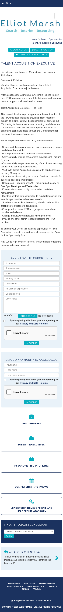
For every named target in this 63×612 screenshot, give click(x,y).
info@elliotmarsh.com (23, 601)
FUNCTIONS (29, 583)
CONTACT (52, 586)
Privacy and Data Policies (34, 323)
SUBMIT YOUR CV (43, 49)
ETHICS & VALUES (35, 586)
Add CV (8, 315)
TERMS (25, 589)
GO (10, 535)
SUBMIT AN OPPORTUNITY (32, 54)
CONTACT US (19, 49)
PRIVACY (37, 589)
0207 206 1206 (44, 601)
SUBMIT (32, 343)
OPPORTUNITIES (47, 583)
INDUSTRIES (14, 583)
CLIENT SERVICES (14, 586)
